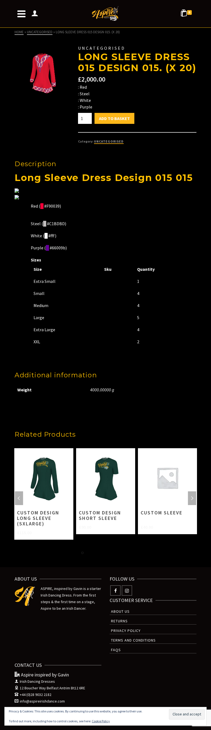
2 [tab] (89, 553)
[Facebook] (115, 590)
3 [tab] (95, 553)
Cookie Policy (101, 721)
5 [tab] (109, 553)
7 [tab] (122, 553)
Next (192, 498)
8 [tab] (128, 553)
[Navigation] (21, 13)
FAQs (116, 649)
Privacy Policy (126, 630)
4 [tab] (102, 553)
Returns (119, 620)
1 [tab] (82, 553)
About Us (120, 611)
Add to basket (114, 118)
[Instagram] (127, 590)
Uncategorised (109, 141)
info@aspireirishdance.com (42, 701)
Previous (19, 498)
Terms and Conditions (133, 640)
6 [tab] (115, 553)
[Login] (34, 13)
